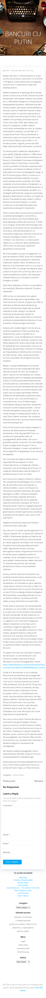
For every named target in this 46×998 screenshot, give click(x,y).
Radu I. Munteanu (12, 70)
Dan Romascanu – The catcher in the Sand (23, 888)
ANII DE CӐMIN (23, 931)
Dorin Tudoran (23, 896)
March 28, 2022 (27, 70)
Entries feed (23, 945)
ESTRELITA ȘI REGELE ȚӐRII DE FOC (23, 924)
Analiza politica (18, 775)
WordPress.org (23, 952)
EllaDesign (23, 877)
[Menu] (23, 16)
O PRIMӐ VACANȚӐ (23, 921)
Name (6, 834)
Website (6, 852)
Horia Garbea (23, 885)
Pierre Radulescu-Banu (23, 890)
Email (6, 843)
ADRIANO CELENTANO (23, 917)
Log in (23, 941)
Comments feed (23, 948)
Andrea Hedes (23, 883)
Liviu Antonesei (23, 893)
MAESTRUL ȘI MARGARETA (23, 928)
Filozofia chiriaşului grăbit (23, 880)
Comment (8, 805)
